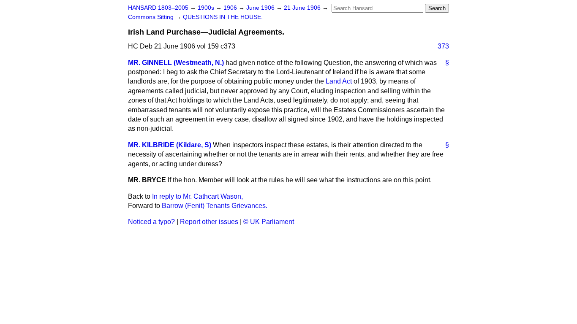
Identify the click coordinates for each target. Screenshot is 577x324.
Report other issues (209, 221)
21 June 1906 (303, 8)
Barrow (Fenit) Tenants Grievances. (214, 205)
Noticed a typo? (151, 221)
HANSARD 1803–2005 (158, 8)
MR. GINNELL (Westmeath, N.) (176, 62)
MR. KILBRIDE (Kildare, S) (169, 144)
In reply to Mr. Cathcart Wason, (197, 196)
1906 (231, 8)
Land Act (339, 81)
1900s (207, 8)
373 (443, 46)
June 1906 (261, 8)
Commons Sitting (151, 17)
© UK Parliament (268, 221)
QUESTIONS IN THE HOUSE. (223, 17)
